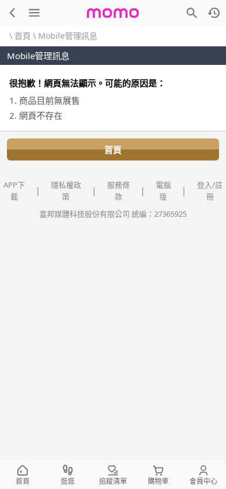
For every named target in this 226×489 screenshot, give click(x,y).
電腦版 (163, 191)
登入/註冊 (210, 191)
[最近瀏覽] (214, 13)
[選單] (34, 13)
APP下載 (14, 191)
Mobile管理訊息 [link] (67, 35)
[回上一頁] (12, 13)
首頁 (22, 35)
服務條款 (118, 191)
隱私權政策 (66, 191)
